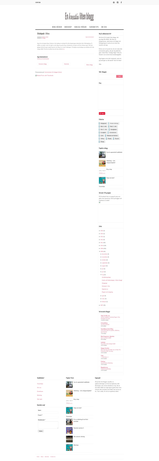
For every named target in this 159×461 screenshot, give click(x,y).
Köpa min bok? (110, 178)
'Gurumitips (94, 27)
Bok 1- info (103, 126)
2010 (101, 245)
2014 (101, 233)
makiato (103, 342)
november (104, 257)
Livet (102, 135)
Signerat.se (105, 289)
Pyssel (117, 138)
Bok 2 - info (113, 126)
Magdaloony (104, 367)
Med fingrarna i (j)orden (107, 336)
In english (103, 132)
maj (103, 274)
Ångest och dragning (107, 292)
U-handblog (104, 323)
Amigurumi (103, 123)
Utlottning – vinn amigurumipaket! (82, 390)
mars (103, 298)
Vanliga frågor (80, 27)
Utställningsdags (106, 277)
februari (104, 301)
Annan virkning (114, 123)
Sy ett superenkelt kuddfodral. (114, 152)
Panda (109, 138)
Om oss (104, 27)
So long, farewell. (105, 324)
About (42, 456)
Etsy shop (109, 169)
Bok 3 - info (104, 129)
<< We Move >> (105, 357)
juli (102, 268)
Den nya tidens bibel (106, 338)
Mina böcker (57, 27)
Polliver (103, 361)
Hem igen (39, 399)
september (105, 263)
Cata (102, 355)
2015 (101, 230)
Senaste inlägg (43, 64)
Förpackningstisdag (106, 369)
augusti (104, 266)
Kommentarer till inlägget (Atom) (53, 72)
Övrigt (43, 38)
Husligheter (114, 129)
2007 (101, 305)
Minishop (68, 27)
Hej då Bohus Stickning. (107, 363)
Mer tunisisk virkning (79, 436)
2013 (101, 236)
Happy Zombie (105, 348)
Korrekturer (40, 391)
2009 (101, 248)
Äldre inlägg (89, 65)
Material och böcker (112, 135)
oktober (104, 260)
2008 (101, 251)
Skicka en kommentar (43, 59)
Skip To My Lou (105, 315)
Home (38, 456)
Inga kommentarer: (90, 37)
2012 (101, 239)
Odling (102, 138)
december (104, 254)
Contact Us (52, 456)
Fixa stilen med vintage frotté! (108, 343)
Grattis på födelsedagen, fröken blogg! (112, 280)
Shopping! (104, 283)
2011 (101, 242)
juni (103, 271)
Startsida (37, 2)
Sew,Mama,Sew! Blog (107, 329)
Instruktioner (113, 132)
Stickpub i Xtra (106, 286)
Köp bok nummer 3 (79, 428)
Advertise (47, 456)
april (103, 295)
